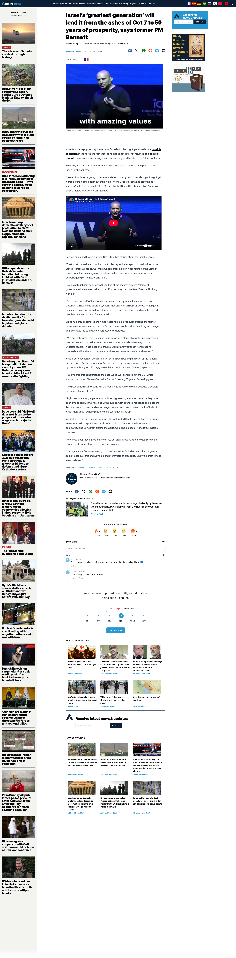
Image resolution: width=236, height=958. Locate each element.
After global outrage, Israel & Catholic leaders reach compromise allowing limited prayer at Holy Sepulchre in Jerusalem (18, 508)
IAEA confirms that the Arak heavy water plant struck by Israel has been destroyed (18, 136)
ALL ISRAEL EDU (82, 467)
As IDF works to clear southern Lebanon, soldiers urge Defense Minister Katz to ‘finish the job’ (17, 94)
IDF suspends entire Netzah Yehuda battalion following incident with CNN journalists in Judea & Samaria (17, 275)
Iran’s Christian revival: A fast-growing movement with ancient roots (82, 700)
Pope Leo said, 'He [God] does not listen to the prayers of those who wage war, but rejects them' (18, 417)
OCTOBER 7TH (112, 467)
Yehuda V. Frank (97, 514)
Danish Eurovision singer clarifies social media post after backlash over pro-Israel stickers (16, 674)
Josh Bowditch (139, 706)
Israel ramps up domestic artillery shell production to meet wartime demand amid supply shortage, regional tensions (18, 229)
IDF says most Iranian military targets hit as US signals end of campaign (16, 759)
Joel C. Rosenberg (140, 774)
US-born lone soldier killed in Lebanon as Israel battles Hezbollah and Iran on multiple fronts (18, 887)
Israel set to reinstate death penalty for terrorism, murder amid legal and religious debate (18, 320)
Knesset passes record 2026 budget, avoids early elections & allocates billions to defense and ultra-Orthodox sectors (17, 462)
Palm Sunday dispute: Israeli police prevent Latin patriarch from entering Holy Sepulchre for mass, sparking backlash (16, 802)
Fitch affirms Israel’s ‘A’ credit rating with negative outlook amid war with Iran (17, 632)
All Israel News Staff (74, 51)
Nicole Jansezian (75, 674)
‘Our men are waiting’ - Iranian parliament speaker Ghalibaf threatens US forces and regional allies (17, 717)
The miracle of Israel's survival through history (17, 54)
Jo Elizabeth (73, 706)
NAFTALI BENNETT (97, 467)
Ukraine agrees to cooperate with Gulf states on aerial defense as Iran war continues (18, 845)
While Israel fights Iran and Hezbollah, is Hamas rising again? (112, 700)
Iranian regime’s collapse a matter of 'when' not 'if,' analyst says (82, 664)
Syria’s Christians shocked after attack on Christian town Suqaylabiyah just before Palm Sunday (16, 591)
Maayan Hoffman (107, 706)
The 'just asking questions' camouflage (17, 552)
